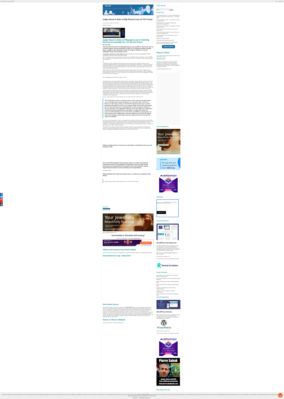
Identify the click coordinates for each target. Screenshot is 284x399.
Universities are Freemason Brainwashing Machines (167, 276)
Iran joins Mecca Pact (161, 40)
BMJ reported (146, 83)
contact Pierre (114, 316)
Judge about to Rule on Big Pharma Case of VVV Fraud (127, 19)
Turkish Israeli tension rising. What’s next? (166, 35)
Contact (6, 1)
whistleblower (116, 63)
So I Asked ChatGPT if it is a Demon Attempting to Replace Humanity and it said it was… (168, 16)
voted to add (117, 57)
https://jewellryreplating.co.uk (109, 232)
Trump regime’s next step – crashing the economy (168, 19)
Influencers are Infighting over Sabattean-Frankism (168, 26)
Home (2, 1)
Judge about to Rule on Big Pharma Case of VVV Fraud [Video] (121, 181)
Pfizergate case (117, 129)
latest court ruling (110, 126)
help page (108, 315)
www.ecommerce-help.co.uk (163, 256)
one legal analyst (113, 120)
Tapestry (158, 287)
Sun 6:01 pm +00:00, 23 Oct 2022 (111, 23)
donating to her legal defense (132, 168)
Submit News (11, 1)
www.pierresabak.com (119, 322)
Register (281, 1)
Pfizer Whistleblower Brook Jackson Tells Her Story (114, 77)
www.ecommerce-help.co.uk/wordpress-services (167, 258)
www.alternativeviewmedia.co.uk (164, 68)
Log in (276, 1)
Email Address (160, 202)
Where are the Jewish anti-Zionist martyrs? (166, 29)
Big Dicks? (158, 38)
